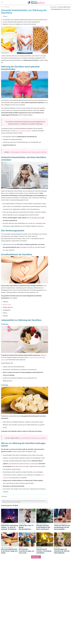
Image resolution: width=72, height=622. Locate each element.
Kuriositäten (22, 523)
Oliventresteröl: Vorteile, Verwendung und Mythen (43, 551)
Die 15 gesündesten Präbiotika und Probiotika (32, 438)
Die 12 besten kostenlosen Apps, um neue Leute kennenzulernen (26, 551)
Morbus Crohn (7, 304)
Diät (2, 6)
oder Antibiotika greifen (34, 217)
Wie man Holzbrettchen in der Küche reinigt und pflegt (9, 551)
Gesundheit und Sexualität (61, 523)
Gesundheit (57, 547)
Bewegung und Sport (41, 523)
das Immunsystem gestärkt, (24, 130)
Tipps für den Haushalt (7, 547)
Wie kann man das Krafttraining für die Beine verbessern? (43, 527)
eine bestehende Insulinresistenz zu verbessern (23, 463)
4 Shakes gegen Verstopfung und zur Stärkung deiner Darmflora (28, 152)
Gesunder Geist (5, 523)
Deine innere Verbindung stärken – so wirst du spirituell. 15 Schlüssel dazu (9, 527)
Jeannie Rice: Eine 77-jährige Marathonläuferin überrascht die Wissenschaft (26, 527)
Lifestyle (21, 547)
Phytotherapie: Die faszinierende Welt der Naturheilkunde (62, 551)
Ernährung (6, 6)
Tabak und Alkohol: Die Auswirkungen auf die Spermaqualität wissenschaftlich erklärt (62, 527)
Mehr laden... (36, 557)
